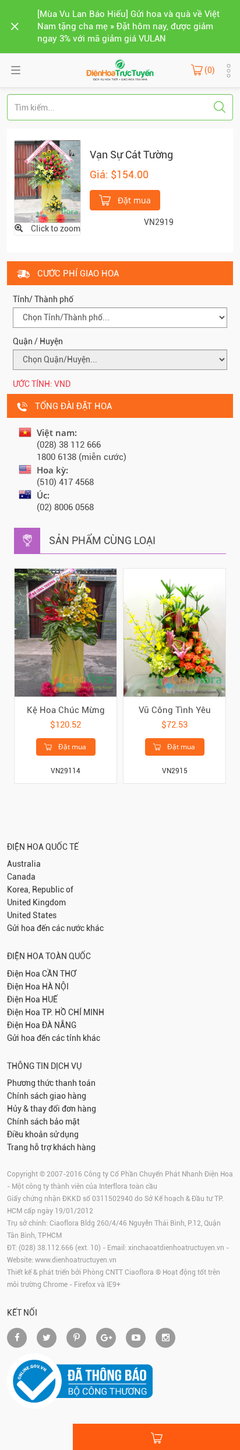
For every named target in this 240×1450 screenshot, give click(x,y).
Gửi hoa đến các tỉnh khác (53, 1038)
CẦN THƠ (59, 973)
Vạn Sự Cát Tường (131, 154)
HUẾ (50, 999)
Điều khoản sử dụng (43, 1134)
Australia (24, 863)
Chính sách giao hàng (46, 1096)
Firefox (85, 1285)
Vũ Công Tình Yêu (175, 710)
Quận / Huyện (38, 341)
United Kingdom (36, 902)
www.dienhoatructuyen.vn (76, 1260)
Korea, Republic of (40, 889)
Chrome (55, 1285)
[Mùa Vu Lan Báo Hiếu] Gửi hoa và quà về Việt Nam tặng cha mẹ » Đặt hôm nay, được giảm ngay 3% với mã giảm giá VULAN (128, 26)
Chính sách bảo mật (43, 1121)
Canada (21, 876)
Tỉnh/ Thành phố (43, 299)
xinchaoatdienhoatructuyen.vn (176, 1248)
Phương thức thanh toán (51, 1083)
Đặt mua (133, 200)
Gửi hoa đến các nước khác (55, 928)
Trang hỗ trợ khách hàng (51, 1147)
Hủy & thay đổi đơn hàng (51, 1108)
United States (32, 915)
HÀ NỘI (55, 986)
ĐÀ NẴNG (59, 1025)
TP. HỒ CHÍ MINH (73, 1012)
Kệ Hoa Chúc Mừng (66, 710)
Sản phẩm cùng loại (102, 540)
